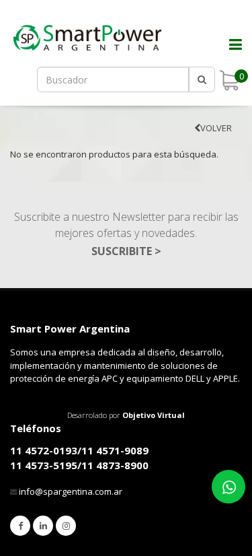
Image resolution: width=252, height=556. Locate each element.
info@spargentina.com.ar (70, 491)
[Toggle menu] (228, 53)
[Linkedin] (43, 526)
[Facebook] (20, 526)
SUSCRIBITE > (126, 251)
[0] (229, 80)
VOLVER (216, 128)
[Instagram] (66, 526)
